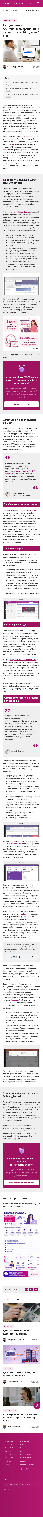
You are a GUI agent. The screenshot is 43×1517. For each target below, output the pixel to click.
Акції (21, 1451)
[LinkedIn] (36, 1289)
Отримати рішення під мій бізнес (21, 1183)
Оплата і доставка (26, 1454)
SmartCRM (32, 510)
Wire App (7, 1464)
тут (12, 144)
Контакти (23, 1461)
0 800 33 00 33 (18, 3)
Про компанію (24, 1441)
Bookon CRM (9, 1448)
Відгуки (22, 1444)
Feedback (8, 1461)
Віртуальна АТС (9, 1441)
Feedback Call (24, 914)
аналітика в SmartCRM (12, 844)
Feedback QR (16, 1000)
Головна (5, 10)
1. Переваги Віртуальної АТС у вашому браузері (22, 83)
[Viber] (26, 1289)
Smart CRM (8, 1444)
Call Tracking (9, 1454)
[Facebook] (31, 1289)
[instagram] (26, 1469)
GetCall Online (9, 1458)
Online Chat (8, 1451)
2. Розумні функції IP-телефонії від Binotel (20, 89)
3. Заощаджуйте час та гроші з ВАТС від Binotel (22, 95)
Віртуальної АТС (30, 136)
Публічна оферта (25, 1458)
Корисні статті (15, 10)
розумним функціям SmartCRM (23, 660)
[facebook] (21, 1469)
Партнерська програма (27, 1464)
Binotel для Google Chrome (19, 212)
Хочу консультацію (21, 404)
